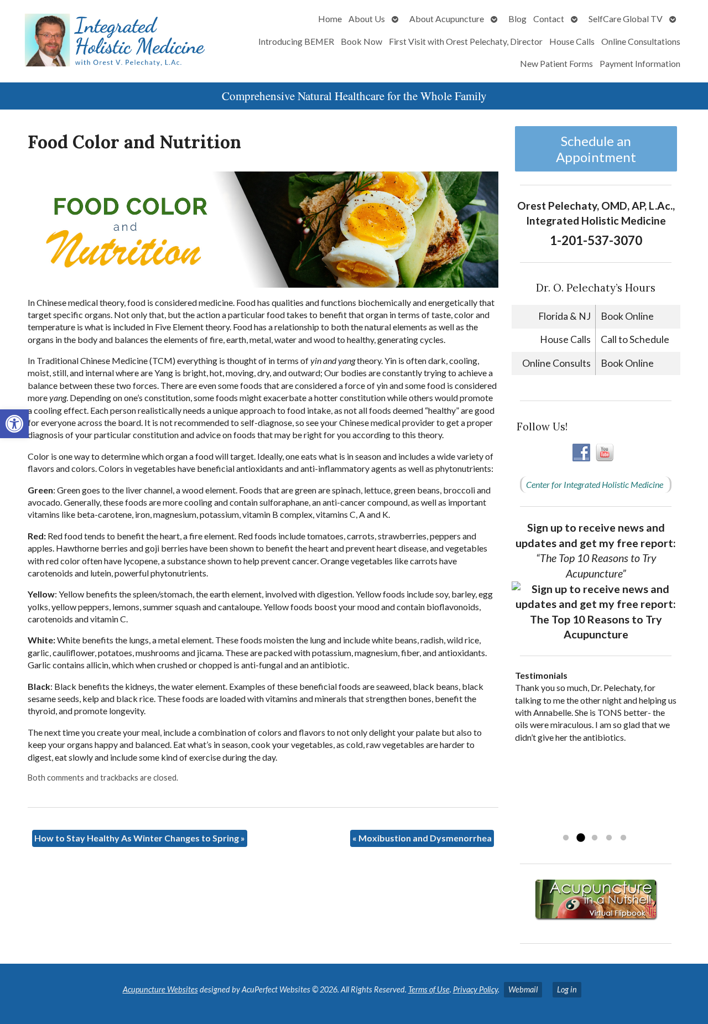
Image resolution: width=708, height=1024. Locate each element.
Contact (548, 18)
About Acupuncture (446, 18)
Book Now (361, 41)
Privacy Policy (475, 989)
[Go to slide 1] (565, 838)
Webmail (523, 989)
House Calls (572, 41)
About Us (366, 18)
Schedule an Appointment (596, 149)
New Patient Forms (556, 63)
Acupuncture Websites (160, 989)
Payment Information (640, 63)
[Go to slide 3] (594, 838)
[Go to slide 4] (609, 838)
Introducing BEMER (296, 41)
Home (330, 18)
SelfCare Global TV (626, 18)
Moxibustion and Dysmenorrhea (422, 838)
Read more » (584, 823)
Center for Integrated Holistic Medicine (594, 484)
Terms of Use (429, 989)
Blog (517, 18)
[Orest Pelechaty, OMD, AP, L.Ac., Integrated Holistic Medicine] (117, 41)
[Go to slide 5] (623, 838)
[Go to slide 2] (580, 838)
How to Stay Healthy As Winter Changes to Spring (139, 838)
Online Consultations (640, 41)
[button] (14, 423)
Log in (567, 989)
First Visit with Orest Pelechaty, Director (466, 41)
